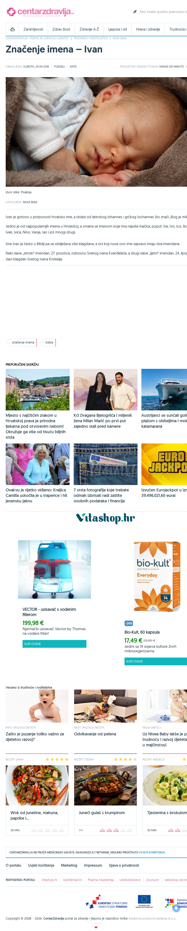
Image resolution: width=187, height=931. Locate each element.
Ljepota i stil (117, 29)
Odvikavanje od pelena (95, 734)
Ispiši (73, 66)
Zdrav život (61, 29)
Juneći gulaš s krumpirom (102, 812)
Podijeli (59, 66)
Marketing (69, 865)
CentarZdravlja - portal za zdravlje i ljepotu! (37, 38)
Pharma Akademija (101, 880)
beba (49, 342)
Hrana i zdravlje (148, 29)
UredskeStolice (129, 880)
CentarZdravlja (40, 12)
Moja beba (120, 38)
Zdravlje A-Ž (89, 29)
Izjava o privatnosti (124, 865)
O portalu (13, 865)
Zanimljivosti (33, 29)
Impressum (93, 865)
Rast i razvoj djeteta (21, 727)
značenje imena (23, 342)
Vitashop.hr (49, 880)
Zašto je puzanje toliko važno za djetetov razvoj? (35, 736)
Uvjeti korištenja (41, 865)
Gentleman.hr (72, 880)
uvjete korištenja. (152, 852)
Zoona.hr (152, 880)
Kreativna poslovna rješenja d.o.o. (152, 918)
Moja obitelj (152, 727)
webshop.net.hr (176, 880)
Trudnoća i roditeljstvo (90, 38)
